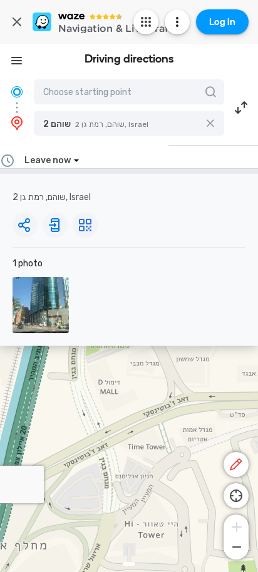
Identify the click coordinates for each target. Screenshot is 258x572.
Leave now (47, 160)
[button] (129, 123)
